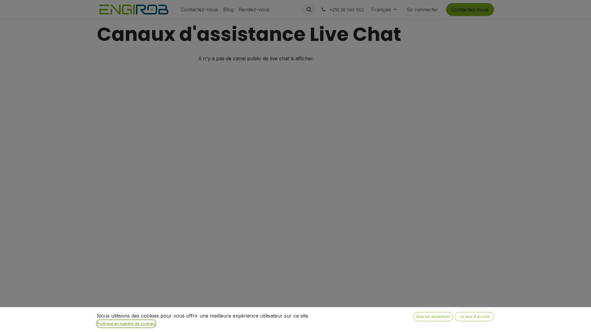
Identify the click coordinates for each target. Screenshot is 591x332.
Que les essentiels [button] (433, 316)
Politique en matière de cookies (126, 323)
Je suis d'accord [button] (474, 316)
